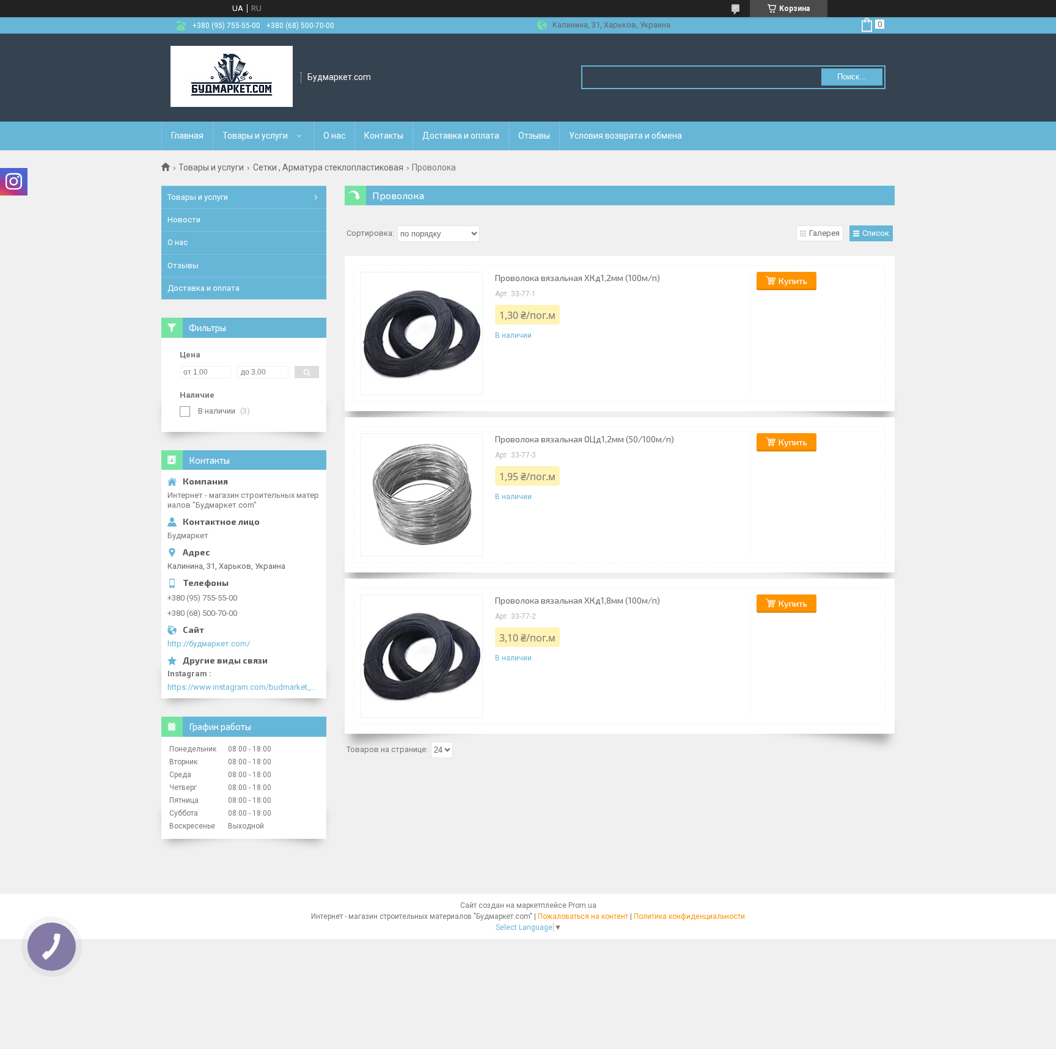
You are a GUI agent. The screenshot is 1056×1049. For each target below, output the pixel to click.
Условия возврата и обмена (625, 136)
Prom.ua (582, 905)
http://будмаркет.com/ (208, 643)
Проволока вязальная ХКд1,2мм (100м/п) (577, 277)
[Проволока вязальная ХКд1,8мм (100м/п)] (422, 656)
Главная (187, 136)
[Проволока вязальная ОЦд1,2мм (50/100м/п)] (422, 495)
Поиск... (852, 76)
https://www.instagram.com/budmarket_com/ (243, 687)
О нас (334, 136)
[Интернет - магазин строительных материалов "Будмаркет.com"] (231, 77)
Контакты (383, 136)
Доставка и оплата (460, 136)
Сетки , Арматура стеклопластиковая (328, 167)
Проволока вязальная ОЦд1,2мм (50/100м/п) (584, 439)
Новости (183, 219)
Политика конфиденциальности (689, 916)
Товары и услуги (255, 136)
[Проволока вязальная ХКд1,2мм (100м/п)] (422, 333)
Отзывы (534, 136)
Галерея (824, 233)
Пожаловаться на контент (583, 916)
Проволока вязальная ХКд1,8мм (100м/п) (577, 600)
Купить (793, 281)
